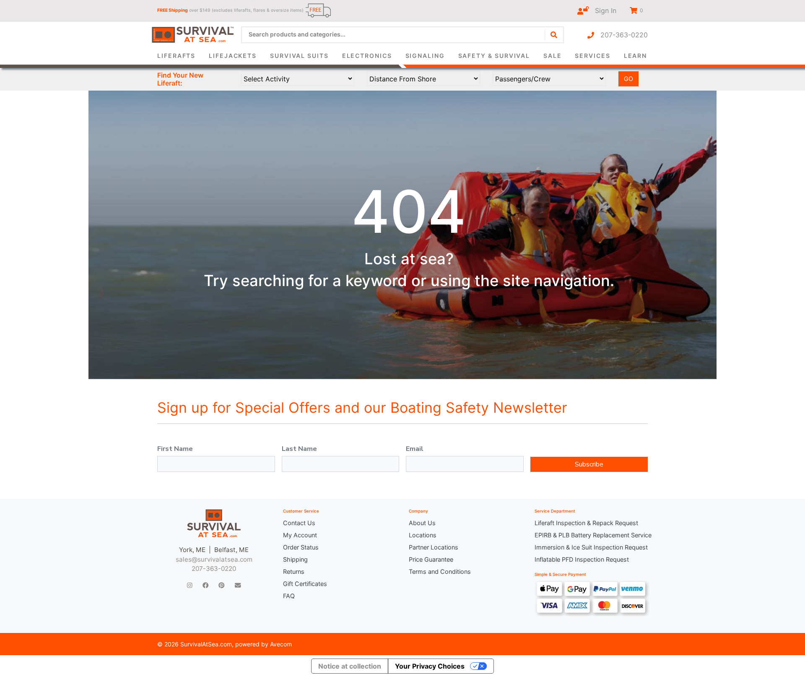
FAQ (289, 595)
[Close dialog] (517, 19)
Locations (422, 535)
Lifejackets (233, 55)
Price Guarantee (431, 559)
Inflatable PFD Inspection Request (582, 559)
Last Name (299, 448)
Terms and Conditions (440, 571)
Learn (635, 55)
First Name (175, 448)
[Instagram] (189, 585)
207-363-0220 (621, 35)
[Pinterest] (221, 585)
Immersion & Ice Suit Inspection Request (591, 547)
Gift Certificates (305, 583)
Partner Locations (433, 547)
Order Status (301, 547)
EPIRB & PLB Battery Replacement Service (591, 535)
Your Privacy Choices (430, 666)
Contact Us (299, 522)
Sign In (602, 10)
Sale (552, 55)
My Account (300, 535)
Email (414, 448)
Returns (293, 571)
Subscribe (589, 464)
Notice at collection (349, 666)
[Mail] (238, 585)
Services (592, 55)
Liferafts (176, 55)
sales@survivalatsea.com (214, 559)
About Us (422, 522)
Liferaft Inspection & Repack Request (586, 522)
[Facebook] (205, 585)
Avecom (281, 644)
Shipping (295, 559)
